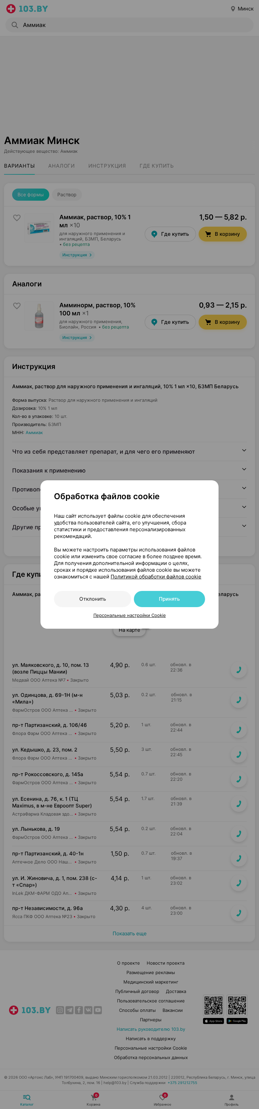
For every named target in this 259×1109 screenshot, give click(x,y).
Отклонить (92, 599)
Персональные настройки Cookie (129, 615)
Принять (169, 599)
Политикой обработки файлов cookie (156, 576)
